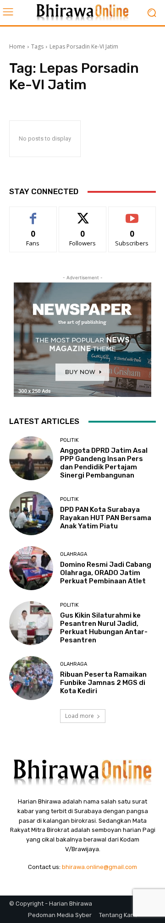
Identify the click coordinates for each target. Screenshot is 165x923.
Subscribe (132, 213)
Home (17, 46)
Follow (83, 213)
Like (33, 213)
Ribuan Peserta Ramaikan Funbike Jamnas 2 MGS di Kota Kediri (103, 682)
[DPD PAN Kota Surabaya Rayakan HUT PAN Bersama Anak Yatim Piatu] (31, 513)
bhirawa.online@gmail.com (99, 866)
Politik (69, 440)
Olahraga (73, 554)
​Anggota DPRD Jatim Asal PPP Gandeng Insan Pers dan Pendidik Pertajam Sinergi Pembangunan (104, 462)
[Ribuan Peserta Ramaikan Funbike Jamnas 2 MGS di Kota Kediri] (31, 678)
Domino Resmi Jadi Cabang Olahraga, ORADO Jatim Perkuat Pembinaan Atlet (105, 572)
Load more (79, 716)
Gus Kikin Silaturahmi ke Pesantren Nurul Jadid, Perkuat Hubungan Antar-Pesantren (104, 627)
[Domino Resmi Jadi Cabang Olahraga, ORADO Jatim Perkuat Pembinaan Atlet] (31, 568)
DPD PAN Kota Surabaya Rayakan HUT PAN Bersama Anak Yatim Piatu (105, 517)
